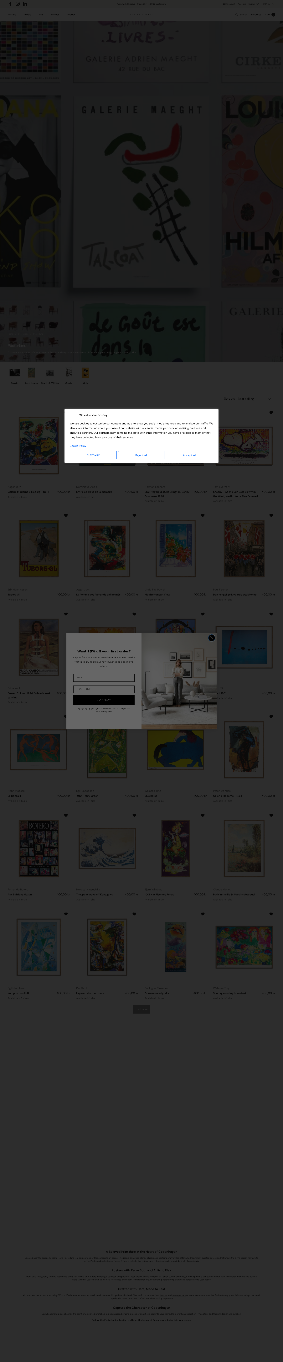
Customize (93, 455)
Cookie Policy (78, 446)
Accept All (189, 455)
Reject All (141, 455)
